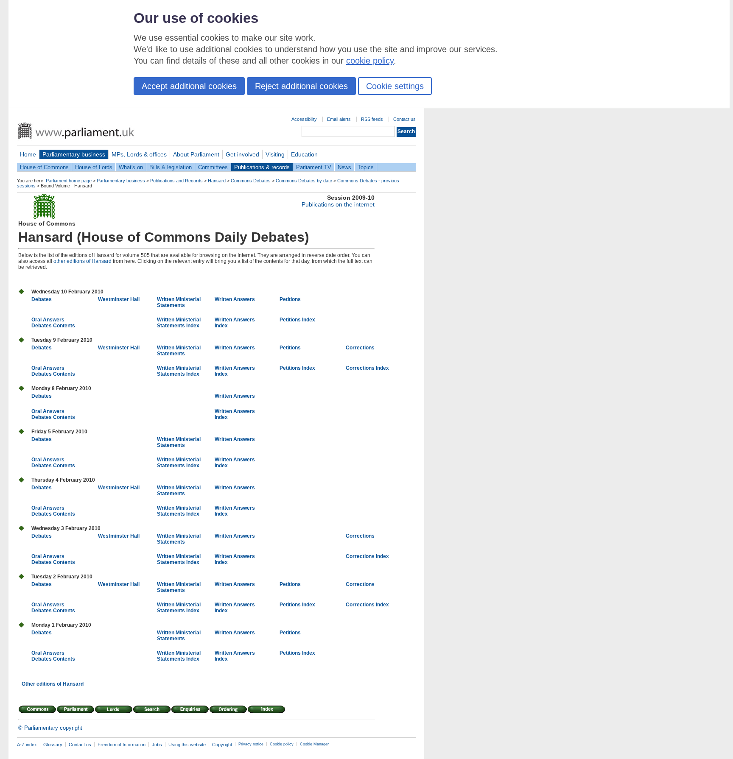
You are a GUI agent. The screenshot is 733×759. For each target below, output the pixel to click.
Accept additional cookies (189, 86)
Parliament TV (313, 167)
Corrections (360, 348)
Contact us (404, 119)
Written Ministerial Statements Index (179, 323)
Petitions (290, 299)
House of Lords (93, 167)
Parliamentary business (73, 154)
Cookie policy (282, 744)
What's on (131, 167)
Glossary (52, 744)
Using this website (187, 744)
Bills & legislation (170, 167)
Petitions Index (297, 320)
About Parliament (196, 154)
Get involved (242, 154)
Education (304, 154)
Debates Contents (53, 326)
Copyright (222, 744)
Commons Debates (251, 180)
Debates (41, 299)
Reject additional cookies (301, 86)
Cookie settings (395, 86)
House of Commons (44, 167)
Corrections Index (367, 368)
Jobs (157, 744)
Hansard (217, 180)
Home (28, 154)
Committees (213, 167)
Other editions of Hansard (53, 684)
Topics (366, 167)
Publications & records (262, 167)
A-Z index (27, 744)
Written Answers (235, 299)
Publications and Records (176, 180)
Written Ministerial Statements (179, 302)
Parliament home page (69, 180)
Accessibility (304, 119)
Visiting (275, 154)
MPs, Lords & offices (139, 154)
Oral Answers (47, 320)
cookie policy (370, 60)
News (344, 167)
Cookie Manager (314, 744)
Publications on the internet (338, 204)
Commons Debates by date (304, 180)
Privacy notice (250, 744)
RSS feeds (372, 119)
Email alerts (339, 119)
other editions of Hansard (82, 261)
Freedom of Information (121, 744)
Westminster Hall (119, 299)
